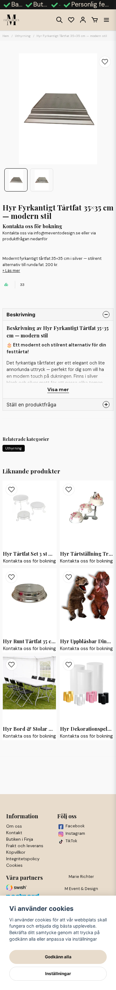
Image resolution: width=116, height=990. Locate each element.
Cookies (14, 865)
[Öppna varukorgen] (95, 20)
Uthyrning (23, 36)
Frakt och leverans (24, 845)
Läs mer (12, 270)
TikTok (71, 840)
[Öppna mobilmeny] (106, 20)
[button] (104, 61)
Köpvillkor (15, 852)
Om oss (14, 826)
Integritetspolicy (23, 858)
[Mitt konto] (83, 20)
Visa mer (58, 389)
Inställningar (58, 973)
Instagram (75, 833)
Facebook (75, 826)
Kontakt (14, 832)
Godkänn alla (58, 956)
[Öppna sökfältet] (59, 20)
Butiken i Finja (19, 839)
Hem (5, 36)
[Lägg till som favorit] (71, 20)
